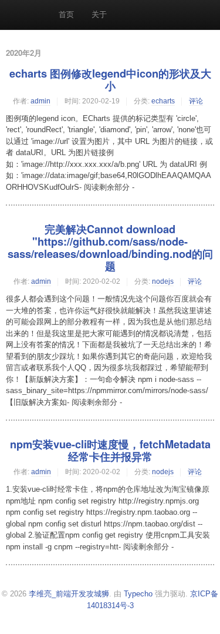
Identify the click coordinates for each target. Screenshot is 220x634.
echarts (163, 101)
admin (40, 101)
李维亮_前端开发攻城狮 (69, 593)
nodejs (163, 281)
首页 (66, 14)
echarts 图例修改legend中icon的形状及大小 (110, 79)
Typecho (138, 593)
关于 (99, 14)
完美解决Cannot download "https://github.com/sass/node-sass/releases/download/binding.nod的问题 (110, 248)
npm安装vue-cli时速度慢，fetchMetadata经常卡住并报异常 (110, 450)
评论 (196, 101)
